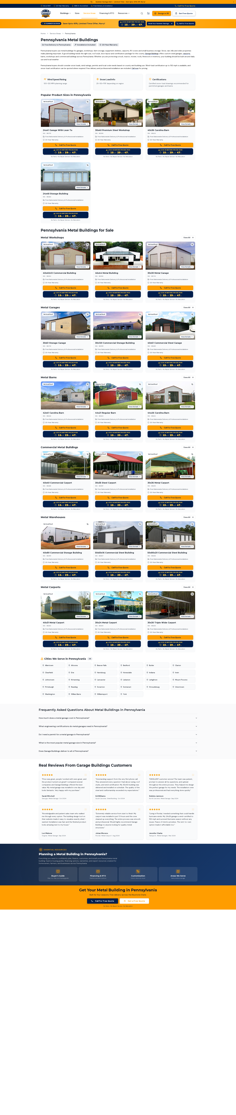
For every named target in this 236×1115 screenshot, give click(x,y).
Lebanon (126, 680)
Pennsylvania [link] (70, 33)
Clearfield (49, 672)
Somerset (127, 687)
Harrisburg (101, 672)
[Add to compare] (87, 101)
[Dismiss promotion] (233, 2)
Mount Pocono (181, 680)
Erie (72, 672)
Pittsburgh (49, 687)
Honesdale (127, 672)
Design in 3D (163, 13)
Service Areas (55, 33)
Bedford (126, 665)
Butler (151, 665)
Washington (50, 694)
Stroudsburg (154, 687)
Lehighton (153, 680)
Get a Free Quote (136, 901)
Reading (74, 687)
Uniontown (179, 687)
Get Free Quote (186, 13)
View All (186, 237)
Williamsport (102, 694)
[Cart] (148, 13)
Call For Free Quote (186, 6)
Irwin (177, 672)
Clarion (178, 665)
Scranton (101, 687)
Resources (122, 13)
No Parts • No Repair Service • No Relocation (65, 156)
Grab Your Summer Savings (158, 24)
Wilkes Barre (76, 694)
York (125, 694)
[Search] (141, 13)
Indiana (152, 672)
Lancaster (101, 680)
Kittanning (75, 680)
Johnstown (49, 680)
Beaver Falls (102, 665)
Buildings (64, 13)
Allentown (49, 665)
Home (43, 33)
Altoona (74, 665)
